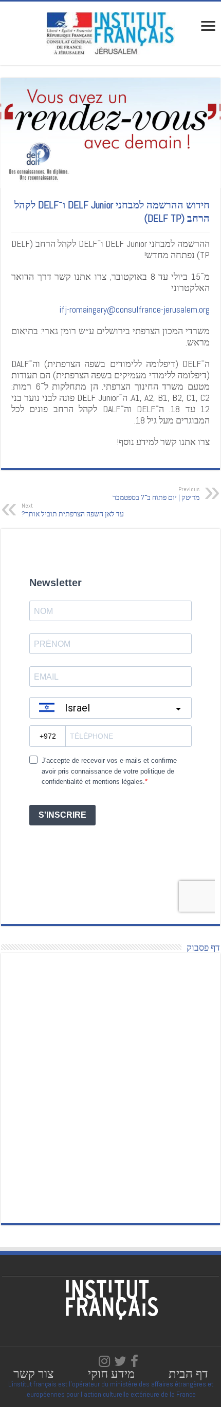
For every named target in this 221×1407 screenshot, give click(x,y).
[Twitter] (120, 1361)
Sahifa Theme (29, 1382)
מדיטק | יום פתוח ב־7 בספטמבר (156, 494)
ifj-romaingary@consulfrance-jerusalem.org (135, 309)
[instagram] (104, 1361)
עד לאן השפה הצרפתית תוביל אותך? (73, 510)
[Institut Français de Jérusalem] (110, 32)
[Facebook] (134, 1361)
